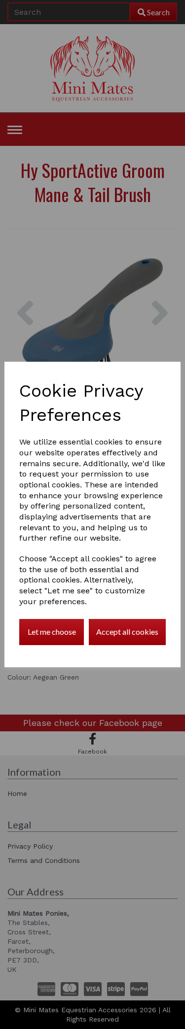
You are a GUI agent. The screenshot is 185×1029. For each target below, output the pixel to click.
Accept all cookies (127, 631)
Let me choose (52, 631)
